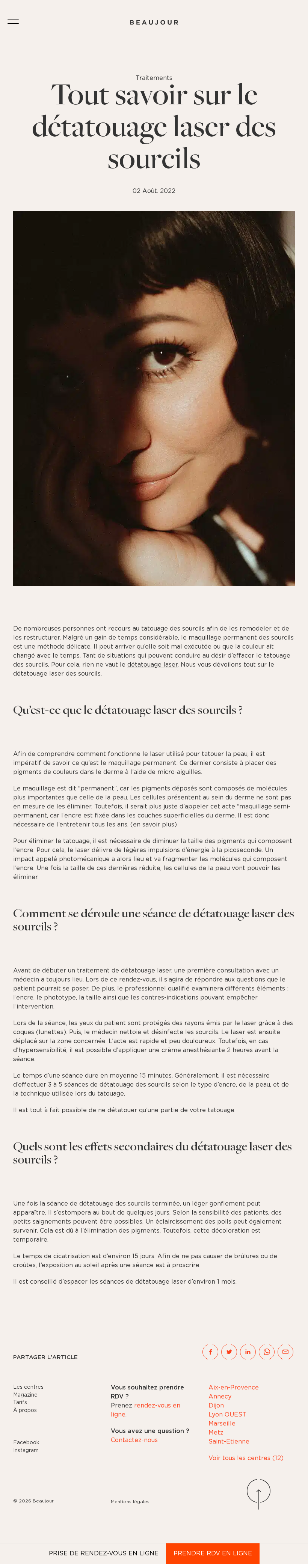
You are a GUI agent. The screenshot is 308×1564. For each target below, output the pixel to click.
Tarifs (20, 1402)
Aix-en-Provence (233, 1388)
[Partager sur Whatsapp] (267, 1352)
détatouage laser (152, 665)
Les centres (28, 1387)
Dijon (216, 1406)
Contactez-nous (134, 1440)
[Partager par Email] (285, 1352)
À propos (25, 1410)
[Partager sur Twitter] (229, 1352)
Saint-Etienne (228, 1442)
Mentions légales (130, 1501)
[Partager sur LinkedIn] (248, 1352)
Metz (215, 1433)
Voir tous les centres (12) (246, 1458)
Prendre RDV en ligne (213, 1553)
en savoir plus (153, 825)
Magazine (25, 1395)
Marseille (222, 1424)
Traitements (154, 78)
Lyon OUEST (227, 1415)
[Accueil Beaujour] (154, 22)
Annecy (219, 1397)
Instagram (26, 1450)
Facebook (26, 1442)
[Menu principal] (13, 22)
